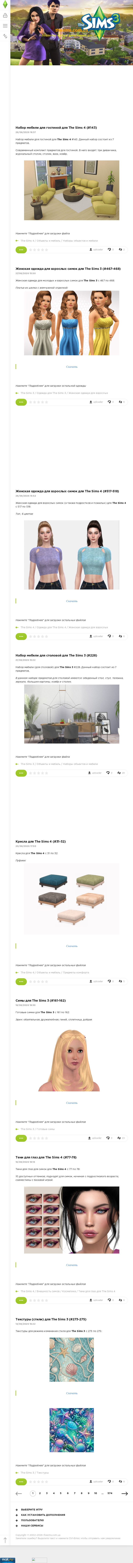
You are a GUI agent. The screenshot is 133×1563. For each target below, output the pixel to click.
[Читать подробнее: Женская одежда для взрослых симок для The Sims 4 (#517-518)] (21, 636)
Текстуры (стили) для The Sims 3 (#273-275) (51, 1319)
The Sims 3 (27, 393)
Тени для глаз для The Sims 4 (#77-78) (46, 1157)
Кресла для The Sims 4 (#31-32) (41, 841)
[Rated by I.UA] (39, 1561)
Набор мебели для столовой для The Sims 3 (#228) (56, 655)
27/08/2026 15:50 (26, 273)
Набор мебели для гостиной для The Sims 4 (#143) (56, 127)
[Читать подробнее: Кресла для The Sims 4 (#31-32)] (21, 981)
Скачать (72, 367)
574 (110, 1493)
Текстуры (43, 1473)
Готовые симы (46, 1129)
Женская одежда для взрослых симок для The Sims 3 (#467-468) (68, 269)
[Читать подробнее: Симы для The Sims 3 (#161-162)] (21, 1138)
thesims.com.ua (51, 1535)
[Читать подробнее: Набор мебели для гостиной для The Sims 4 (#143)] (21, 249)
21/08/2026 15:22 (26, 660)
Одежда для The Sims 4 (51, 628)
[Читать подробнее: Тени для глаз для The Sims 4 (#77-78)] (21, 1300)
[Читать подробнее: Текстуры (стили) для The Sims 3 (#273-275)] (21, 1481)
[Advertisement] (71, 93)
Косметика (69, 1291)
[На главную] (5, 5)
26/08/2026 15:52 (26, 496)
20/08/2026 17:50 (26, 846)
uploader (98, 250)
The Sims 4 (27, 241)
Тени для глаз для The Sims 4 (96, 1291)
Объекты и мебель (48, 241)
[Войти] (5, 15)
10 (95, 1493)
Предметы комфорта (76, 973)
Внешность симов (48, 1291)
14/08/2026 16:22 (26, 1324)
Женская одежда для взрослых (88, 393)
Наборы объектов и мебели (80, 241)
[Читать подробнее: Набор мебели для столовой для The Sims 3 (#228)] (21, 773)
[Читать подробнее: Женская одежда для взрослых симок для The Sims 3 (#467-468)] (21, 402)
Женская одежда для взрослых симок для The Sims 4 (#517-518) (67, 491)
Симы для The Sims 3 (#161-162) (41, 1000)
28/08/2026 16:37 (26, 132)
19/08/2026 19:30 (26, 1005)
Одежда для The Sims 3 (51, 393)
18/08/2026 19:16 (25, 1162)
